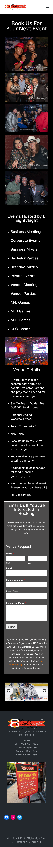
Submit (11, 626)
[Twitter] (19, 817)
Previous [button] (9, 691)
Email (9, 568)
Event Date (12, 591)
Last (29, 563)
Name (10, 553)
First (8, 563)
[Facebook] (6, 817)
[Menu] (47, 7)
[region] (26, 692)
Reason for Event (16, 603)
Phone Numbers (15, 580)
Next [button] (44, 691)
